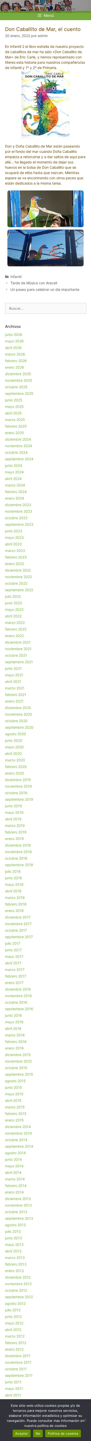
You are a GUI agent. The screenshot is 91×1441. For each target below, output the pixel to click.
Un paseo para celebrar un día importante (44, 289)
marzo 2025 (15, 419)
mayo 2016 (14, 1022)
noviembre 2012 (18, 1284)
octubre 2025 (16, 387)
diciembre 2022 (18, 570)
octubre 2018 (16, 858)
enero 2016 (14, 1048)
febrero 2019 (16, 832)
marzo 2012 (15, 1336)
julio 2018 (13, 871)
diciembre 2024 (18, 439)
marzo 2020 (15, 760)
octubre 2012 (16, 1290)
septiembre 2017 (19, 937)
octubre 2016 (16, 1002)
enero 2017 (14, 982)
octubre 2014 (16, 1140)
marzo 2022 (15, 622)
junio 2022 (13, 603)
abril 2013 (13, 1251)
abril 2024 (13, 478)
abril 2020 (13, 753)
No (38, 1433)
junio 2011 (13, 1382)
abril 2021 (13, 681)
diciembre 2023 (18, 505)
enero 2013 (14, 1271)
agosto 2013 (15, 1225)
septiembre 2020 (19, 727)
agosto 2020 (15, 734)
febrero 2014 (16, 1185)
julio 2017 (12, 943)
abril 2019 (13, 819)
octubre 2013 (16, 1212)
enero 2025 (14, 433)
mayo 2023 (14, 537)
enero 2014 (14, 1192)
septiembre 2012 (19, 1297)
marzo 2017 (15, 969)
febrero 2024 (16, 491)
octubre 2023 (16, 518)
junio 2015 (13, 1087)
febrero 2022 (16, 629)
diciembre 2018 (18, 845)
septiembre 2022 (19, 590)
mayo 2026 (14, 341)
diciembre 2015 (18, 1054)
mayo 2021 (14, 675)
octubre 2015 (16, 1068)
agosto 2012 (15, 1303)
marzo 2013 (15, 1257)
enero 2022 (14, 636)
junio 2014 (13, 1159)
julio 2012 (12, 1310)
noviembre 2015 (18, 1061)
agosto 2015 (15, 1081)
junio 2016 (13, 1015)
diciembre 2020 (18, 708)
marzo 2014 (15, 1179)
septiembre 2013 (19, 1218)
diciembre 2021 (18, 642)
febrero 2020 (16, 766)
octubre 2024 (16, 452)
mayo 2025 (14, 406)
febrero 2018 (16, 904)
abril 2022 (13, 616)
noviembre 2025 (18, 380)
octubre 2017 (16, 930)
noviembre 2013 (18, 1205)
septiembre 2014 (19, 1146)
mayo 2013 (14, 1244)
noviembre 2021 (18, 649)
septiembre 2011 (19, 1375)
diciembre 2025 (18, 374)
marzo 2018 (15, 897)
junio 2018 (13, 878)
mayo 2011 (14, 1388)
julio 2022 (13, 596)
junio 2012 (13, 1316)
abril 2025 (13, 413)
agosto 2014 (15, 1153)
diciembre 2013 (18, 1199)
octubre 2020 (16, 721)
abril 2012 (13, 1329)
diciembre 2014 (18, 1126)
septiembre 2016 (19, 1009)
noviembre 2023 (18, 511)
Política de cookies (63, 1433)
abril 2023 (13, 544)
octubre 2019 (16, 793)
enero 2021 (14, 701)
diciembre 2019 (18, 780)
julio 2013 (13, 1231)
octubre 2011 (16, 1369)
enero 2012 (14, 1349)
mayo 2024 (14, 472)
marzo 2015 (15, 1107)
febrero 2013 (16, 1264)
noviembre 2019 (18, 786)
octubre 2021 (16, 655)
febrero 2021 (15, 694)
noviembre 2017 (18, 924)
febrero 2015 (16, 1113)
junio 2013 (13, 1238)
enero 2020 (14, 773)
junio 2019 (13, 806)
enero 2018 (14, 910)
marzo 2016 (15, 1035)
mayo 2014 (14, 1166)
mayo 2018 (14, 884)
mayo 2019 (14, 812)
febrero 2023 (16, 557)
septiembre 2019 (19, 799)
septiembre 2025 (19, 393)
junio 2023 (13, 531)
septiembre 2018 (19, 865)
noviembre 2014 (18, 1133)
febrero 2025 (16, 426)
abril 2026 (13, 347)
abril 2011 (13, 1395)
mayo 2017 (14, 956)
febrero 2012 (15, 1343)
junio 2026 (13, 334)
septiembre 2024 (19, 459)
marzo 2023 (15, 550)
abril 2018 (13, 891)
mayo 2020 (14, 747)
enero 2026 (14, 367)
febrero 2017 (15, 976)
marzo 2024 (15, 485)
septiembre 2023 (19, 524)
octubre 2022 (16, 583)
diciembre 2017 (18, 917)
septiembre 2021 (19, 662)
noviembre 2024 (18, 446)
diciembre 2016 (18, 989)
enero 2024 (14, 498)
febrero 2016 (16, 1041)
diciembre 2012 (18, 1277)
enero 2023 (14, 563)
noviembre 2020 (18, 714)
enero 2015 (14, 1120)
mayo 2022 (14, 609)
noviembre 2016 (18, 996)
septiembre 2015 (19, 1074)
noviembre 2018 (18, 852)
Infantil (15, 276)
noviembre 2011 (18, 1362)
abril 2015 (13, 1100)
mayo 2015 (14, 1094)
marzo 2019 (15, 825)
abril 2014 (13, 1172)
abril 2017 (13, 963)
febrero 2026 (16, 361)
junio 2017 (13, 950)
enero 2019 (14, 838)
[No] (84, 1420)
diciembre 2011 (17, 1356)
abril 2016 (13, 1028)
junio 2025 (13, 400)
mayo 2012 (14, 1323)
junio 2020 (13, 740)
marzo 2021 (15, 688)
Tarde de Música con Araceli (33, 283)
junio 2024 (13, 465)
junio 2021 (13, 668)
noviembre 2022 (18, 577)
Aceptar (21, 1433)
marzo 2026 (15, 354)
